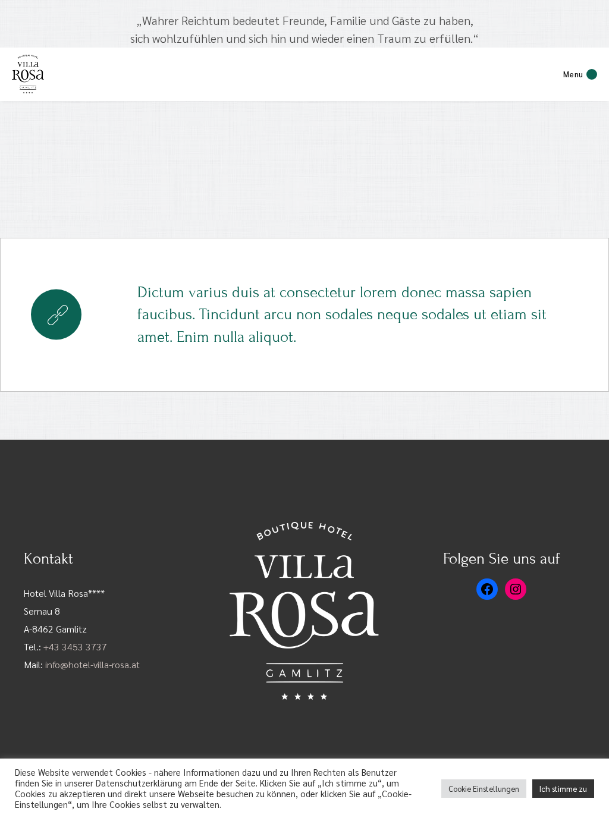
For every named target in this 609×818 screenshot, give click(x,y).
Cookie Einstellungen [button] (483, 789)
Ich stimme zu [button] (563, 789)
